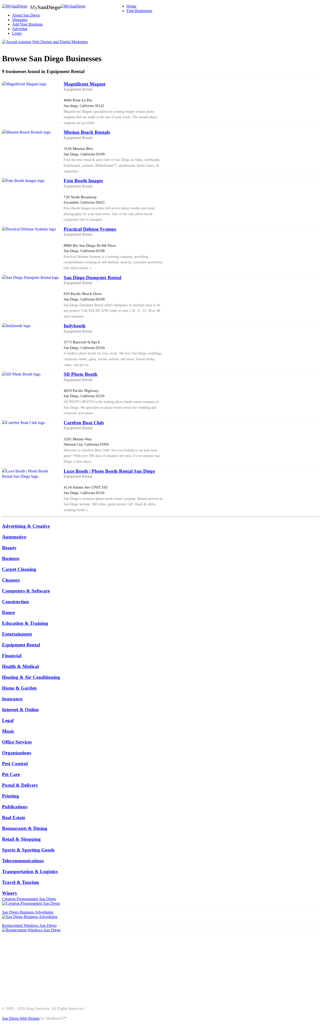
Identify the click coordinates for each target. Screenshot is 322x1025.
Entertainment (17, 634)
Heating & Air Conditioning (31, 677)
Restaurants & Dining (24, 828)
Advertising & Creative (26, 526)
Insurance (12, 698)
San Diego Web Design (20, 1018)
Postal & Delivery (20, 785)
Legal (8, 720)
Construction (15, 601)
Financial (11, 655)
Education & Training (25, 623)
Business (10, 558)
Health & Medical (20, 666)
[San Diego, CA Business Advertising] (14, 6)
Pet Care (11, 774)
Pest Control (15, 763)
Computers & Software (26, 590)
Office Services (17, 742)
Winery (9, 893)
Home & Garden (19, 688)
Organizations (16, 752)
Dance (8, 612)
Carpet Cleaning (19, 569)
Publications (14, 806)
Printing (10, 796)
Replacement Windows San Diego (29, 925)
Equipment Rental (21, 644)
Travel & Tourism (20, 882)
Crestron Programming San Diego (29, 899)
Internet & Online (20, 709)
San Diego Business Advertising (27, 912)
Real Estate (13, 817)
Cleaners (11, 580)
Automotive (14, 536)
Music (8, 731)
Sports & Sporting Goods (28, 850)
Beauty (9, 547)
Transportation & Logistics (30, 871)
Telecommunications (23, 860)
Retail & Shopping (21, 839)
